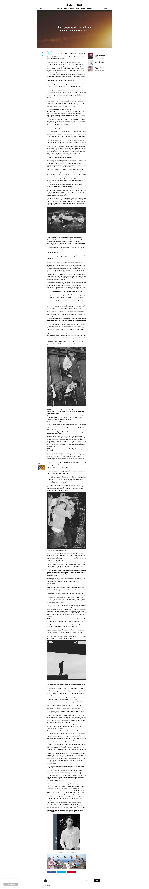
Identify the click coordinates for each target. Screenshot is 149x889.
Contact (57, 881)
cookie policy (10, 881)
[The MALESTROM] (74, 4)
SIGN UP (97, 880)
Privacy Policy (69, 881)
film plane (59, 441)
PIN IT (67, 376)
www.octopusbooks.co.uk (69, 812)
